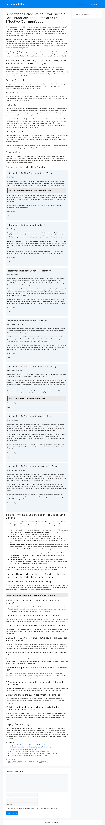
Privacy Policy (93, 4)
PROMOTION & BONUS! (82, 14)
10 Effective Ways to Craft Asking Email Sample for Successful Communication (28, 762)
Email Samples (81, 4)
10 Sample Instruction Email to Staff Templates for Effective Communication (28, 761)
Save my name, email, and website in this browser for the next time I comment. (32, 808)
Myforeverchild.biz (16, 4)
